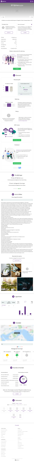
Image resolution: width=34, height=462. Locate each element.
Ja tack (17, 239)
